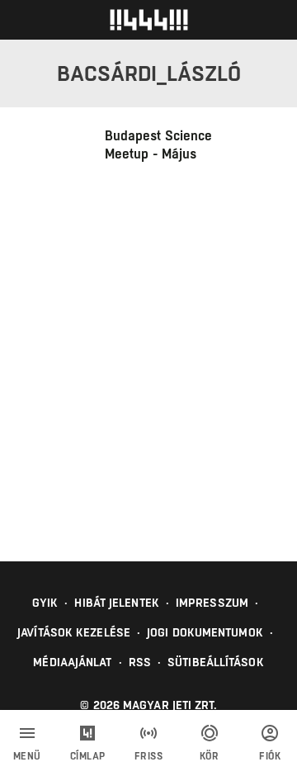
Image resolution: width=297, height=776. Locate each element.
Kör (209, 756)
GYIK (45, 602)
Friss (148, 756)
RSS (140, 662)
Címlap (88, 756)
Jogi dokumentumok (205, 632)
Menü (27, 756)
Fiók (269, 756)
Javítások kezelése (73, 632)
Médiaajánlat (72, 662)
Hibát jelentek (116, 602)
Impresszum (212, 602)
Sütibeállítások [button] (215, 662)
